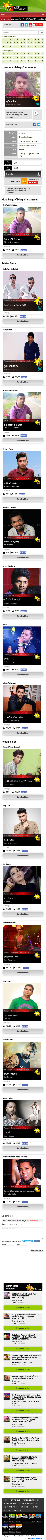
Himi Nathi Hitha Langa (10, 205)
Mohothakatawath (9, 923)
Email (18, 1244)
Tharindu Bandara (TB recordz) (29, 141)
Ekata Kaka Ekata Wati (10, 269)
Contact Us (17, 1510)
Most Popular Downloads (28, 1503)
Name (4, 1244)
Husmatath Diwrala (9, 508)
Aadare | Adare (8, 1098)
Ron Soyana (7, 864)
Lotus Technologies (37, 1538)
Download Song (23, 255)
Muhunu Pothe (8, 1040)
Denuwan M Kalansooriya (27, 145)
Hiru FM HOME (15, 1500)
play (36, 113)
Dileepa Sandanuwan (26, 137)
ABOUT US (7, 1510)
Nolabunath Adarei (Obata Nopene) (15, 1157)
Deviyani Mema (8, 449)
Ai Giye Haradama (9, 566)
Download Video (23, 1307)
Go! (41, 32)
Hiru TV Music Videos (10, 1507)
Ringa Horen (7, 981)
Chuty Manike (7, 330)
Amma (5, 625)
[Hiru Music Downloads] (15, 6)
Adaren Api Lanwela (9, 683)
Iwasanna (22, 133)
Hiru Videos (35, 1507)
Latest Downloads (10, 1503)
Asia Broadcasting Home (31, 1500)
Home (5, 1500)
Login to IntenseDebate (27, 1241)
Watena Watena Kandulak (11, 747)
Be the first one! (32, 1221)
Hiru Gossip (24, 1507)
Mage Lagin (6, 806)
